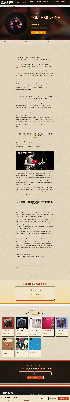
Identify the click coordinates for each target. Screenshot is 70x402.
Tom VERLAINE (37, 21)
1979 (9, 6)
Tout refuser (43, 398)
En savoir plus (26, 400)
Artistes (38, 1)
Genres (44, 1)
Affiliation (39, 394)
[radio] (29, 297)
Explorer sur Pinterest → (21, 267)
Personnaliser (53, 398)
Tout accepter (63, 398)
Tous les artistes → (26, 373)
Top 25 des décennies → (35, 377)
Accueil (2, 6)
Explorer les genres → (43, 373)
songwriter (58, 43)
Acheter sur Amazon (39, 32)
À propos (63, 1)
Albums (6, 6)
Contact (34, 394)
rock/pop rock (51, 43)
